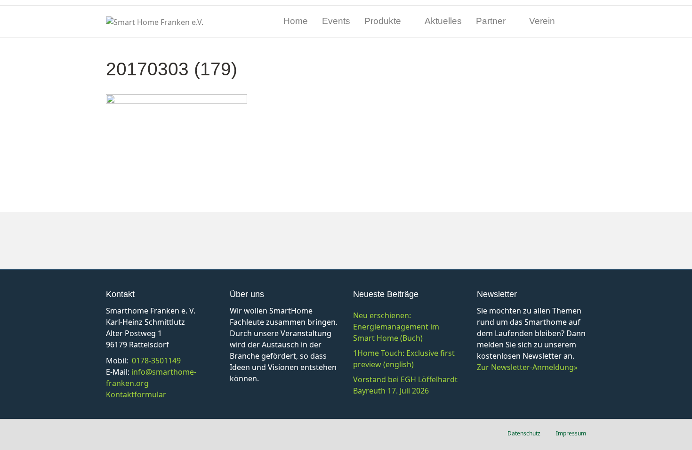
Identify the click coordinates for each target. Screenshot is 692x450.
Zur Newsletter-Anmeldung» (527, 367)
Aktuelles (443, 21)
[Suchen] (578, 21)
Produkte (382, 21)
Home (295, 21)
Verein (542, 21)
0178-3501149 (156, 360)
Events (336, 21)
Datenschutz (523, 433)
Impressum (571, 433)
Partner (491, 21)
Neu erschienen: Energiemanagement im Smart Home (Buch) (396, 326)
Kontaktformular (136, 394)
